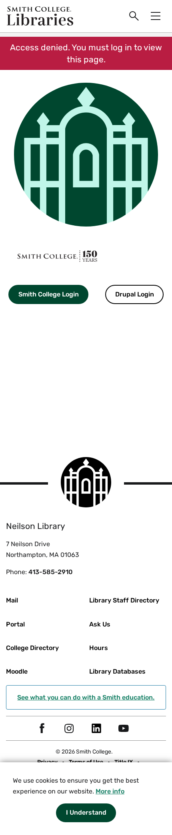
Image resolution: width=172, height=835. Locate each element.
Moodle (17, 671)
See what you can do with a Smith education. (85, 697)
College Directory (32, 648)
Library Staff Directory (124, 600)
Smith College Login (48, 294)
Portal (15, 624)
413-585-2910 (50, 572)
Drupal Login (134, 294)
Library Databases (117, 671)
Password (15, 366)
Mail (12, 600)
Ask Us (99, 624)
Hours (98, 648)
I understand (86, 812)
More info (110, 791)
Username (15, 322)
